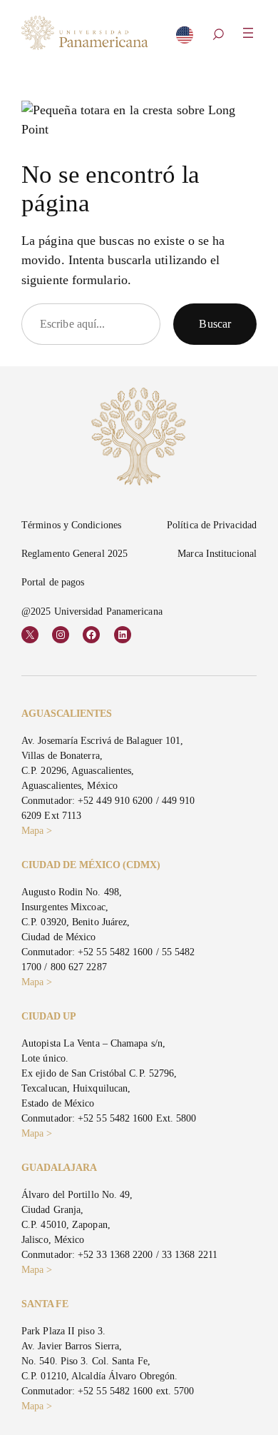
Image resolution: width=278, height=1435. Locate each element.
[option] (184, 39)
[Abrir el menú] (248, 32)
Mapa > (37, 830)
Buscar (215, 324)
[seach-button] (218, 35)
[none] (184, 37)
